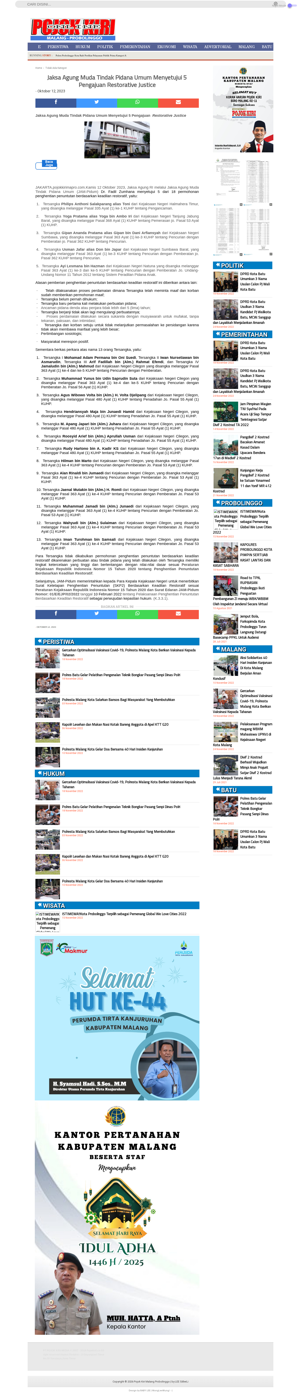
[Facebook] (55, 103)
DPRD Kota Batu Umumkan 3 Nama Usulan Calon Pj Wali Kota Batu (255, 281)
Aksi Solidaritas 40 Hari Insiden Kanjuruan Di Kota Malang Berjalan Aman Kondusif (242, 668)
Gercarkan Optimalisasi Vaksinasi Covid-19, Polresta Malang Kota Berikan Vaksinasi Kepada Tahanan (129, 652)
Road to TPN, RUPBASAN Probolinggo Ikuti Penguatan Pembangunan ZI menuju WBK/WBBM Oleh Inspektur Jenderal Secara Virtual (240, 591)
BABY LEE (145, 1390)
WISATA (190, 47)
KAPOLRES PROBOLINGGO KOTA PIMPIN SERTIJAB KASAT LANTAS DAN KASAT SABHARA (242, 555)
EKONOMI (166, 47)
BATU (267, 47)
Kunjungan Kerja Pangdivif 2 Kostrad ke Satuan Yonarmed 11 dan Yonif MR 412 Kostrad (242, 481)
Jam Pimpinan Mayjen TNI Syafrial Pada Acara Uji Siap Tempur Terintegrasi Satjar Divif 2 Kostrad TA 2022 (242, 414)
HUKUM (83, 47)
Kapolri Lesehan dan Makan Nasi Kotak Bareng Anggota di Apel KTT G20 (115, 724)
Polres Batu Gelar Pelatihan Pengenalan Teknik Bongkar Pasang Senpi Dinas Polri (121, 675)
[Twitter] (96, 103)
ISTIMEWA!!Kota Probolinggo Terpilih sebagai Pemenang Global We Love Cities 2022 (124, 914)
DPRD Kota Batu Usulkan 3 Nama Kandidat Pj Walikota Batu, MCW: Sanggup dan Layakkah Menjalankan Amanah (242, 312)
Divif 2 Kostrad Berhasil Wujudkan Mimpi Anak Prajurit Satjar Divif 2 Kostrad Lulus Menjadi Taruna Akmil (242, 768)
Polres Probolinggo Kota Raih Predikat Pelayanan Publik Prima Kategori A (91, 55)
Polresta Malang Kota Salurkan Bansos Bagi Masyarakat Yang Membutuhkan (118, 699)
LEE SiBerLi (181, 1381)
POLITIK (105, 47)
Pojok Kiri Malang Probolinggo (152, 1381)
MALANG (247, 47)
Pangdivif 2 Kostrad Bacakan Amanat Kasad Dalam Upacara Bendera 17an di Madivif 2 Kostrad (241, 447)
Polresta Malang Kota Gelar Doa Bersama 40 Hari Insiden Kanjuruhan (112, 749)
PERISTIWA (58, 47)
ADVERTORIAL (217, 47)
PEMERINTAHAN (135, 47)
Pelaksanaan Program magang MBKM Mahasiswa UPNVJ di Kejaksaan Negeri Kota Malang (242, 734)
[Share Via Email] (178, 103)
